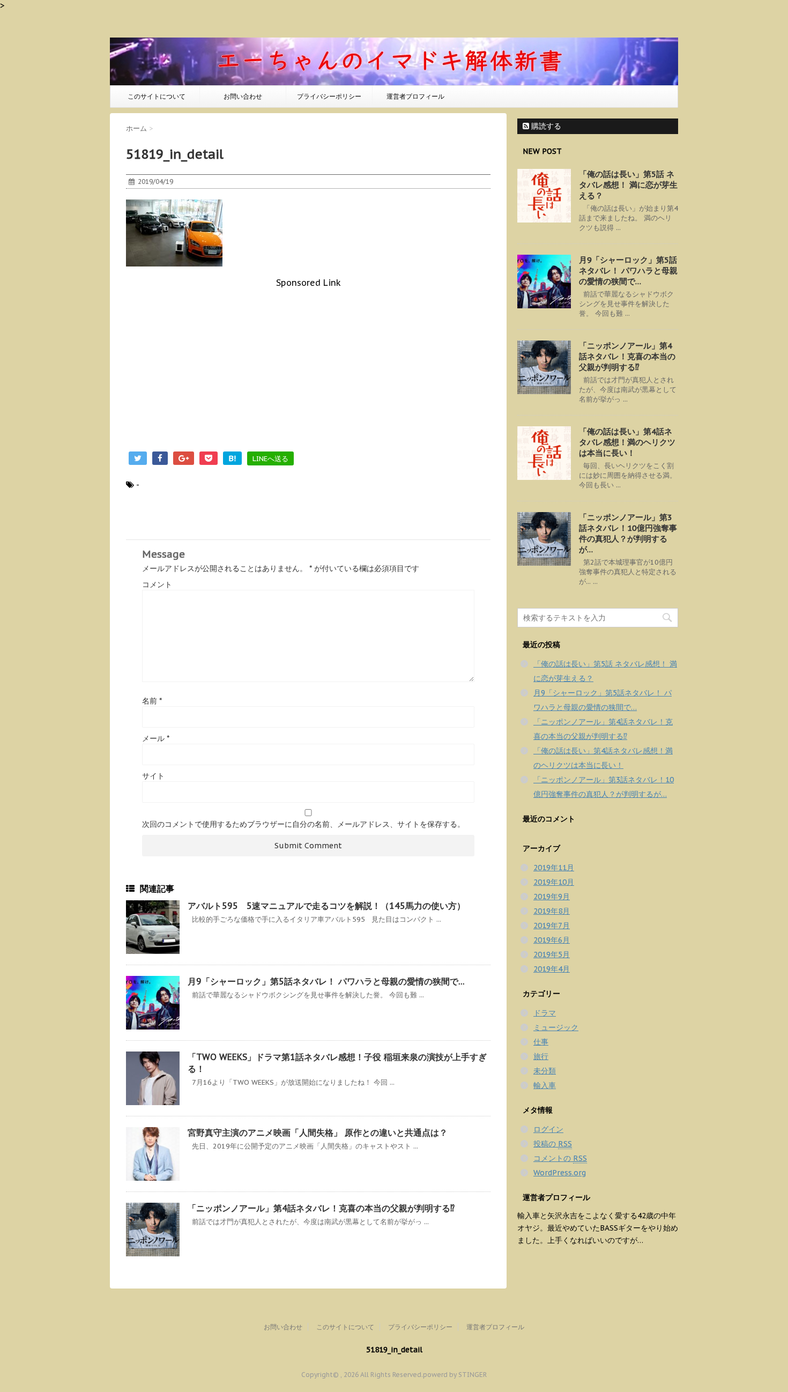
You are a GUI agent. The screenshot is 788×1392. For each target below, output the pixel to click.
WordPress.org (559, 1173)
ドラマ (544, 1013)
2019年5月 (551, 954)
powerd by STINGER (455, 1375)
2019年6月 (551, 940)
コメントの (560, 1158)
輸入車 (544, 1085)
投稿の (552, 1144)
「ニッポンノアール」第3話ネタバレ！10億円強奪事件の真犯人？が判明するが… (628, 533)
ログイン (548, 1129)
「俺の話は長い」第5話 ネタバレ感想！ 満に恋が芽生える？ (628, 185)
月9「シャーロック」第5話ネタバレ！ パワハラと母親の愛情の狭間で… (326, 981)
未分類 (544, 1071)
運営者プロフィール (415, 96)
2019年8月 (551, 911)
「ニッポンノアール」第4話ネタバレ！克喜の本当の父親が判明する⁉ (321, 1208)
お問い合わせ (243, 96)
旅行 (540, 1056)
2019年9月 (551, 896)
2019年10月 (553, 882)
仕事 (540, 1042)
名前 (152, 701)
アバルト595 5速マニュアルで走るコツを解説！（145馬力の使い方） (326, 905)
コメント (157, 584)
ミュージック (555, 1027)
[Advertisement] (308, 363)
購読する (545, 126)
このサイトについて (156, 96)
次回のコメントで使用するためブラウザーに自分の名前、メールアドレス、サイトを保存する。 (303, 824)
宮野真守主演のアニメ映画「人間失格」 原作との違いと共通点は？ (318, 1132)
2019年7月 (551, 925)
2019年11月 (553, 867)
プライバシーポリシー (329, 96)
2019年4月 (551, 969)
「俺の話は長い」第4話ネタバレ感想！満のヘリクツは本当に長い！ (627, 442)
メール (155, 738)
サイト (153, 776)
